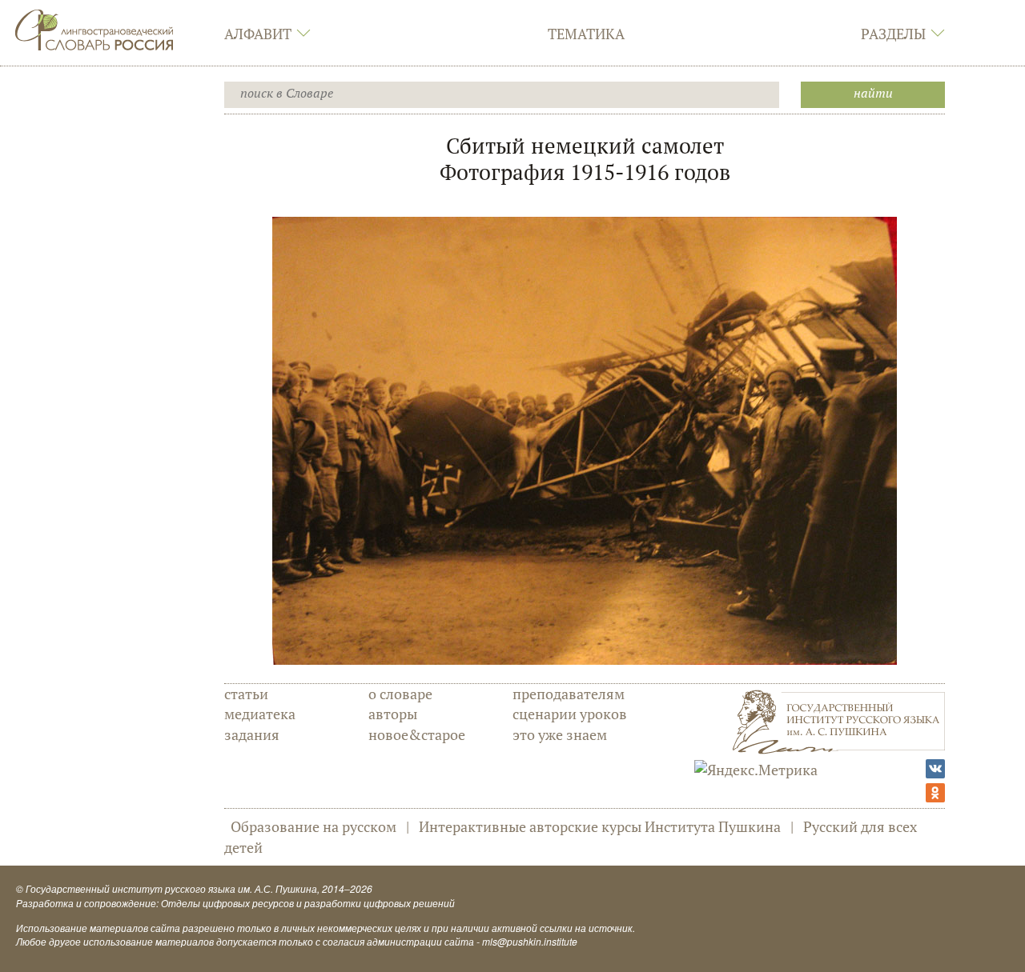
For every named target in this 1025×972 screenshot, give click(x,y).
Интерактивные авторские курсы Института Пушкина (600, 826)
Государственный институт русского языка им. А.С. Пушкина (171, 888)
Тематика (586, 33)
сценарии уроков (569, 713)
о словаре (400, 693)
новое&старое (416, 734)
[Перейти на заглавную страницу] (94, 28)
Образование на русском (313, 826)
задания (251, 734)
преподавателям (568, 693)
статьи (246, 693)
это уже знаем (559, 734)
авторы (392, 713)
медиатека (259, 713)
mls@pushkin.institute (529, 941)
